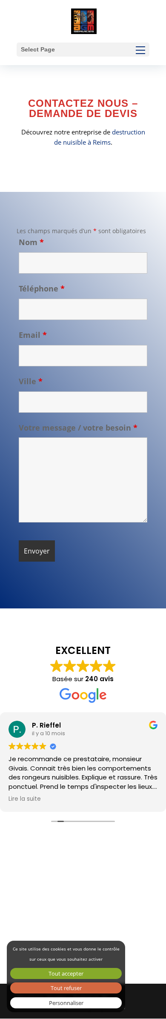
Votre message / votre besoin (78, 427)
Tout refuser (66, 988)
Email (33, 335)
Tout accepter (66, 973)
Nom (31, 242)
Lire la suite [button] (25, 799)
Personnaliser (66, 1003)
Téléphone (42, 288)
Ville (31, 381)
